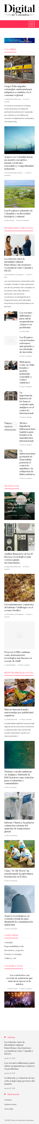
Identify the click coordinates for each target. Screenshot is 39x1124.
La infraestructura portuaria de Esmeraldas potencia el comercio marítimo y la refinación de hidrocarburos (27, 462)
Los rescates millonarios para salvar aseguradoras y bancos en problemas (26, 320)
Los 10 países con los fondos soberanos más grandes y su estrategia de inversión (27, 345)
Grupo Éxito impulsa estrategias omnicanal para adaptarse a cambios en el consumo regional (18, 91)
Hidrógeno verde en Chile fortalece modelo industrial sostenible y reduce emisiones (27, 372)
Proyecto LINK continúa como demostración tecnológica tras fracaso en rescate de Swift (18, 657)
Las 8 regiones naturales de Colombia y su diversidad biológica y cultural (18, 213)
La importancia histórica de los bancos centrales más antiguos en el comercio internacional (27, 403)
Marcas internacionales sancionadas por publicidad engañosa (18, 712)
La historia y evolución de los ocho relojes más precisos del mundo (19, 1081)
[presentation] (6, 998)
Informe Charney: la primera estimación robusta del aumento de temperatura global (19, 827)
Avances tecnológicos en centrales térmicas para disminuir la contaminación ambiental (18, 920)
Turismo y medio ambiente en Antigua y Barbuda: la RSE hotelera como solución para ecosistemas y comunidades (19, 777)
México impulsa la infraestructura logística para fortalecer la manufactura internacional (27, 432)
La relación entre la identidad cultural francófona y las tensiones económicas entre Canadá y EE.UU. (18, 265)
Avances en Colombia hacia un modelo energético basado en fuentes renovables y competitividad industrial (19, 163)
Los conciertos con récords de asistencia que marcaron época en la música (19, 980)
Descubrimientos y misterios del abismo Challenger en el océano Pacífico (19, 607)
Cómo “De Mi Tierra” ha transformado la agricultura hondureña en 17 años (18, 873)
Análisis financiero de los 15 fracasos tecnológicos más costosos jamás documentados (18, 558)
